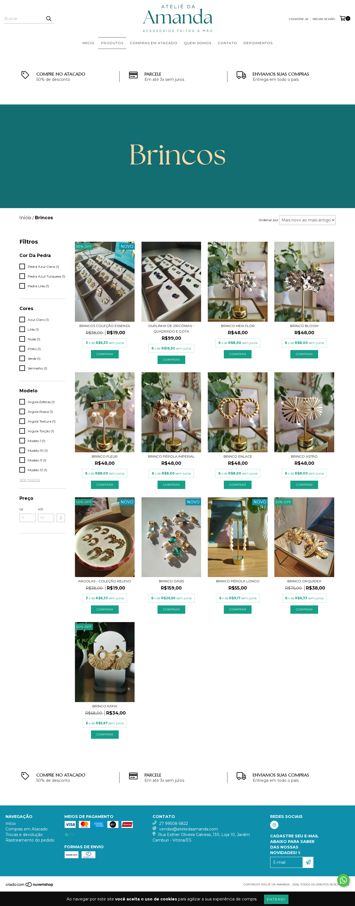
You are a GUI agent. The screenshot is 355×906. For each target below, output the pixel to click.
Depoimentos (258, 43)
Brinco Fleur (105, 456)
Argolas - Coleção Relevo (104, 581)
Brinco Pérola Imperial (171, 456)
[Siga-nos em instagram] (274, 825)
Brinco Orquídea (304, 581)
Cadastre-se (299, 19)
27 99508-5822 (173, 823)
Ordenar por (268, 220)
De (21, 509)
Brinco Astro (304, 456)
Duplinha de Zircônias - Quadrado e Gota (171, 328)
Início (88, 43)
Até (40, 509)
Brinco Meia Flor (238, 326)
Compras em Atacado (154, 43)
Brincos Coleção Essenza (104, 326)
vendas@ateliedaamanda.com (188, 829)
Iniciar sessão (324, 19)
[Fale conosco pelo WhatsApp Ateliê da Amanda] (343, 880)
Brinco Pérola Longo (238, 581)
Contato (227, 43)
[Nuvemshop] (30, 886)
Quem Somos (197, 43)
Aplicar (61, 518)
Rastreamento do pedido (30, 840)
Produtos (112, 43)
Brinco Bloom (304, 326)
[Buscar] (48, 19)
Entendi (276, 899)
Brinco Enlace (238, 456)
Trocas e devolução (24, 834)
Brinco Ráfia (104, 706)
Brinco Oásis (171, 581)
